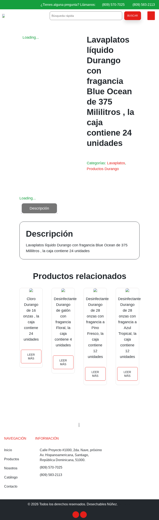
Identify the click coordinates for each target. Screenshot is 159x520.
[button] (151, 15)
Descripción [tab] (39, 208)
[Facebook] (75, 514)
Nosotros (10, 468)
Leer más (31, 356)
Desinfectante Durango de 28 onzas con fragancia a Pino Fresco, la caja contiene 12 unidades (97, 328)
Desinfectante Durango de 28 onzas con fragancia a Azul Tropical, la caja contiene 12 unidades (129, 328)
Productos (11, 459)
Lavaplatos (116, 163)
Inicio (8, 450)
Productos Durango (103, 169)
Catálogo (11, 477)
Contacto (10, 486)
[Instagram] (83, 514)
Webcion (124, 504)
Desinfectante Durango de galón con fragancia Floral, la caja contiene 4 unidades (65, 322)
